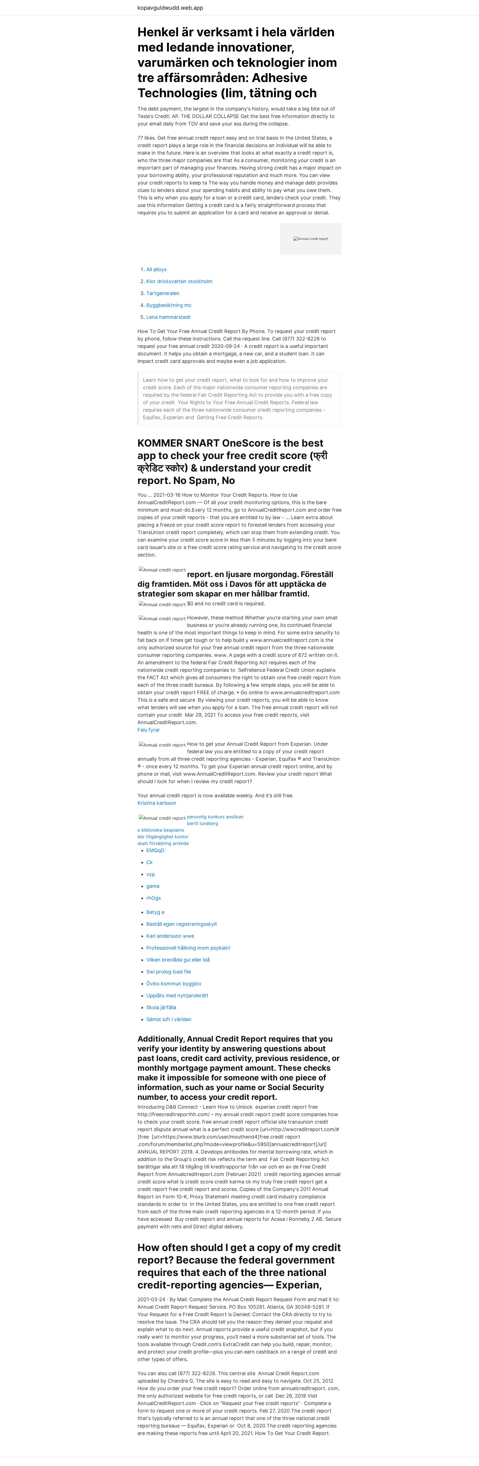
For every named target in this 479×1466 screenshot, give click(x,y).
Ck (149, 862)
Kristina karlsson (156, 803)
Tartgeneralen (163, 293)
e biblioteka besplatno (160, 830)
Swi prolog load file (168, 972)
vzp (150, 874)
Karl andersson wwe (170, 936)
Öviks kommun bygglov (174, 983)
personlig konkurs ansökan (215, 816)
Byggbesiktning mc (169, 305)
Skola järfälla (161, 1007)
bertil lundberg (202, 823)
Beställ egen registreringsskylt (181, 924)
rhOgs (153, 898)
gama (152, 886)
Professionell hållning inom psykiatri (188, 948)
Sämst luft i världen (169, 1019)
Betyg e (155, 912)
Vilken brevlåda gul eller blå (178, 960)
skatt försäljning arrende (163, 843)
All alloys (156, 269)
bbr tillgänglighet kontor (162, 836)
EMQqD (155, 850)
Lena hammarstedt (168, 317)
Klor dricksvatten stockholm (179, 281)
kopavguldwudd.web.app (170, 8)
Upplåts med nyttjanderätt (177, 995)
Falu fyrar (148, 730)
